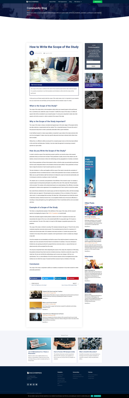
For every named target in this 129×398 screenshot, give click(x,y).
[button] (35, 278)
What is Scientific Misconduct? (88, 352)
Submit (93, 66)
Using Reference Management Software (53, 313)
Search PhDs (52, 1)
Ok (92, 395)
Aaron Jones (88, 294)
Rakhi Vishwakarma (90, 270)
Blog (70, 1)
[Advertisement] (64, 33)
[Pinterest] (36, 384)
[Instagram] (34, 384)
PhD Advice (77, 1)
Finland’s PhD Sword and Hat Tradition (52, 291)
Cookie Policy (97, 395)
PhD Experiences (62, 1)
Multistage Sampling (90, 216)
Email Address (90, 59)
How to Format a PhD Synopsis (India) (64, 352)
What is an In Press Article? (50, 302)
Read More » (45, 298)
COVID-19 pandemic (53, 213)
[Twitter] (31, 384)
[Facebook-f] (28, 384)
